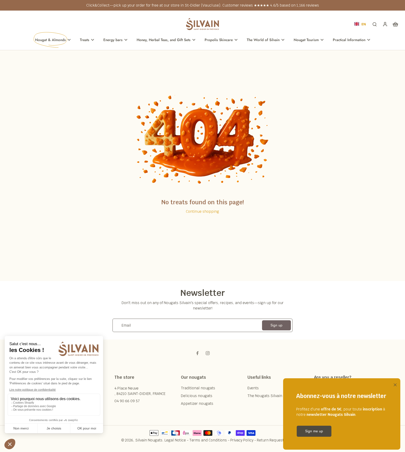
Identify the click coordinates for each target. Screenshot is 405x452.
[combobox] (360, 24)
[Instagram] (207, 353)
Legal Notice (175, 440)
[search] (374, 24)
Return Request (270, 440)
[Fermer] (394, 384)
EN (363, 24)
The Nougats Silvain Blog (269, 395)
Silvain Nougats (148, 440)
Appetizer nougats (197, 403)
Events (253, 388)
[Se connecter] (385, 24)
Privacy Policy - (243, 440)
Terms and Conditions (208, 440)
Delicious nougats (196, 395)
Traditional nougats (198, 388)
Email (126, 325)
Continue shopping (202, 211)
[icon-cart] (395, 24)
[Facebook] (197, 353)
